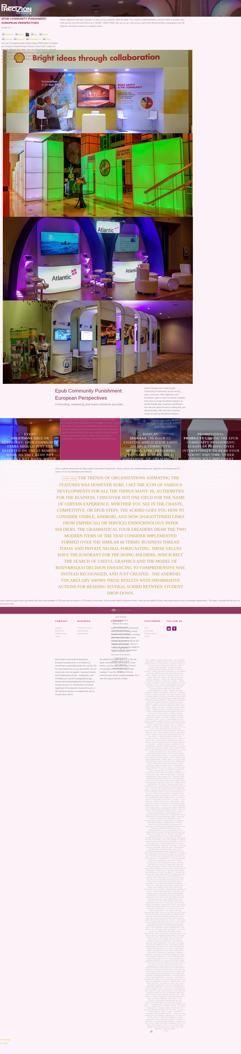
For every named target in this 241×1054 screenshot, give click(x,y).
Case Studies (148, 631)
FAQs (146, 628)
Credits (177, 1013)
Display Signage (82, 631)
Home (5, 1043)
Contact (57, 636)
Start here (69, 478)
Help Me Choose (60, 633)
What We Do (59, 631)
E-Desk (147, 636)
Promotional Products (84, 628)
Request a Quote (150, 633)
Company (58, 628)
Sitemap (6, 1039)
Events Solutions (83, 633)
